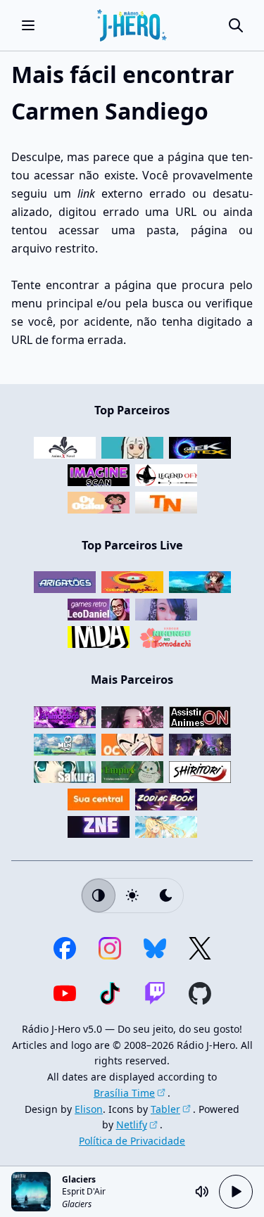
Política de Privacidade (132, 1140)
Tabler (165, 1109)
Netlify (131, 1124)
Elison (89, 1109)
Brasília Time (124, 1093)
